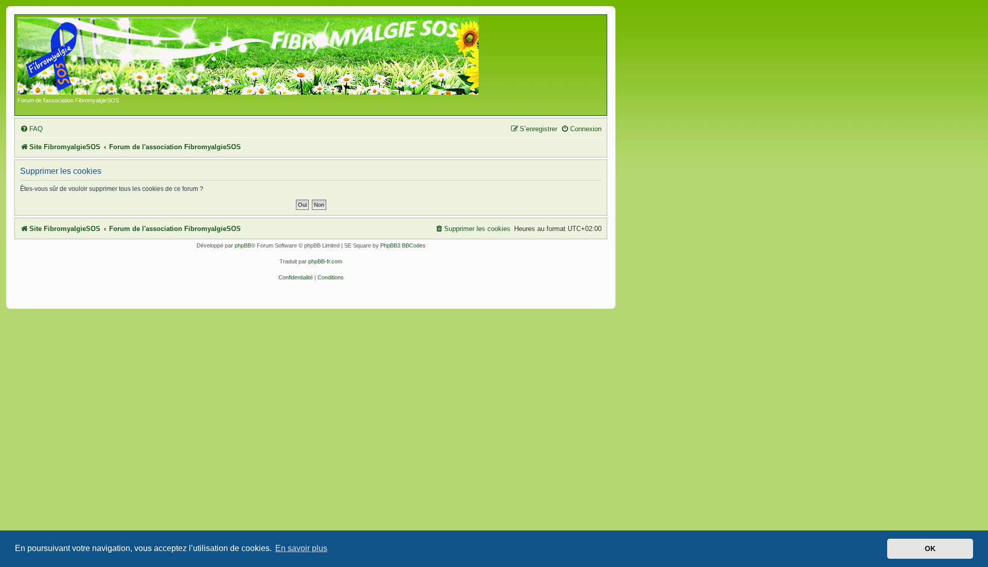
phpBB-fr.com (325, 261)
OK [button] (930, 548)
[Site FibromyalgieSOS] (264, 57)
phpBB (243, 245)
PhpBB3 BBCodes (403, 245)
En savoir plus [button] (301, 548)
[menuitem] (31, 128)
